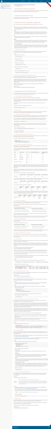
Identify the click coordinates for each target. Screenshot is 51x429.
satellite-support (43, 387)
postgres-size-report (34, 387)
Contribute (35, 1)
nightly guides (41, 1)
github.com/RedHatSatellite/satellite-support (31, 388)
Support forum (29, 1)
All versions (47, 1)
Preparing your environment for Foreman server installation (38, 17)
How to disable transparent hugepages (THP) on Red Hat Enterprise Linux (25, 87)
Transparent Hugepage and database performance (22, 336)
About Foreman (23, 1)
